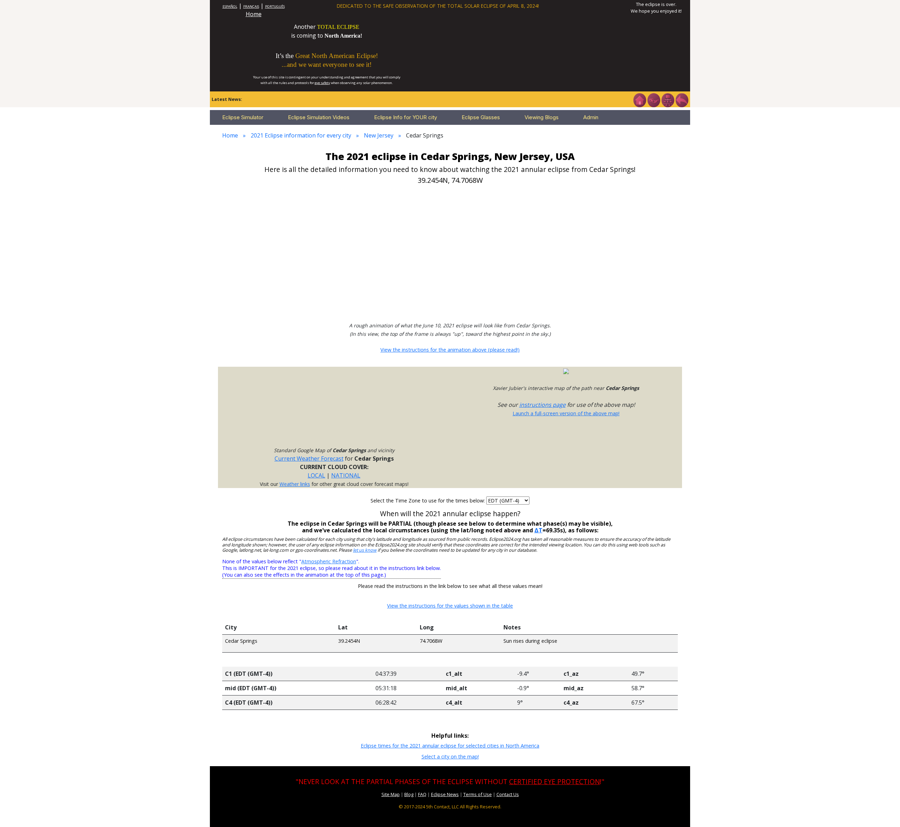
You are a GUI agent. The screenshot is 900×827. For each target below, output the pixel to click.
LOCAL (316, 475)
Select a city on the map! (450, 756)
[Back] (681, 99)
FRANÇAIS (251, 6)
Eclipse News (445, 794)
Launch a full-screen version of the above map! (566, 413)
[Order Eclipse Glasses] (653, 99)
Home (254, 14)
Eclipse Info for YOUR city (405, 117)
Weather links (294, 484)
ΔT (538, 530)
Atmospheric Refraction (328, 561)
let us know (365, 550)
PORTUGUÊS (275, 6)
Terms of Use (477, 794)
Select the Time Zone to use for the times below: (428, 500)
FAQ (422, 794)
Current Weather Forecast (309, 458)
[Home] (639, 99)
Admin (590, 117)
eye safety (322, 83)
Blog (408, 794)
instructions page (542, 405)
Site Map (390, 794)
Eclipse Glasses (481, 117)
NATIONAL (345, 475)
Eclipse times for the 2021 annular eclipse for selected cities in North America (450, 745)
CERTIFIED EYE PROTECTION (554, 781)
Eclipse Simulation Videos (318, 117)
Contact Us (507, 794)
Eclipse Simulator (242, 117)
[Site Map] (667, 99)
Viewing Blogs (542, 117)
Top (884, 811)
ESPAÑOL (230, 6)
